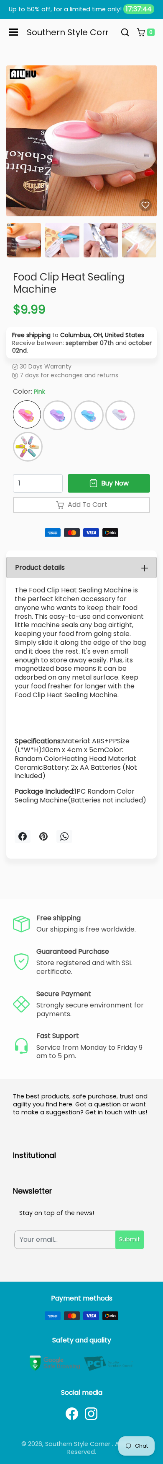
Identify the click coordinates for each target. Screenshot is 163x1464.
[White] (120, 415)
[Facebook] (72, 1413)
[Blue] (89, 415)
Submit (129, 1239)
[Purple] (57, 415)
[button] (125, 32)
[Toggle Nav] (13, 32)
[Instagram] (91, 1413)
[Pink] (27, 414)
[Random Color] (28, 447)
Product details (40, 567)
